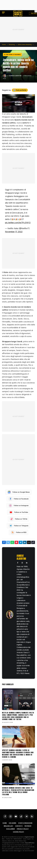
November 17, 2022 (14, 232)
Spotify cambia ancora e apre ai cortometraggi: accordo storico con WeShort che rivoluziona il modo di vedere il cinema (17, 753)
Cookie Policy (18, 832)
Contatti (19, 826)
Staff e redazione (25, 823)
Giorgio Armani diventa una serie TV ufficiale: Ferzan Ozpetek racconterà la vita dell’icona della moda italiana (18, 791)
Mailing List (8, 826)
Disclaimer (10, 829)
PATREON (28, 826)
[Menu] (3, 12)
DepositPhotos (29, 843)
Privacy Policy (23, 829)
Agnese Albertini (15, 75)
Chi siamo (12, 823)
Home (5, 823)
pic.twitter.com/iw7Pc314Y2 (18, 222)
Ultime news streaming (12, 54)
